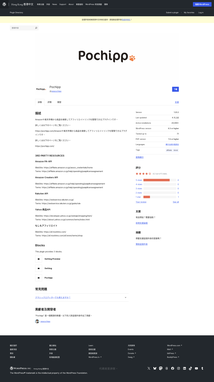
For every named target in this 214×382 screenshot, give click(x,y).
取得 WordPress (202, 4)
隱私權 (12, 357)
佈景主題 (52, 349)
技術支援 (92, 349)
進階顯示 (140, 157)
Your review (141, 202)
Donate (132, 353)
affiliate (169, 150)
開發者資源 (93, 353)
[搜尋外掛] (36, 27)
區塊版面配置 (54, 357)
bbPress (171, 353)
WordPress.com (174, 345)
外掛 (51, 353)
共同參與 (131, 345)
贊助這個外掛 (142, 244)
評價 (50, 102)
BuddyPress (173, 357)
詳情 (40, 102)
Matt (170, 349)
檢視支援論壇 (142, 223)
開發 (59, 102)
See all (176, 202)
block (176, 150)
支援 (177, 102)
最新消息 (13, 349)
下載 (175, 89)
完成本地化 (126, 19)
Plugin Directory (16, 12)
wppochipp (56, 91)
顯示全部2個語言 (172, 144)
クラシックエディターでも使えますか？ (53, 297)
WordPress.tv (95, 357)
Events (131, 349)
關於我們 (13, 345)
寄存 (11, 353)
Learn (91, 345)
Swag (131, 357)
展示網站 (52, 345)
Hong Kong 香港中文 (41, 369)
